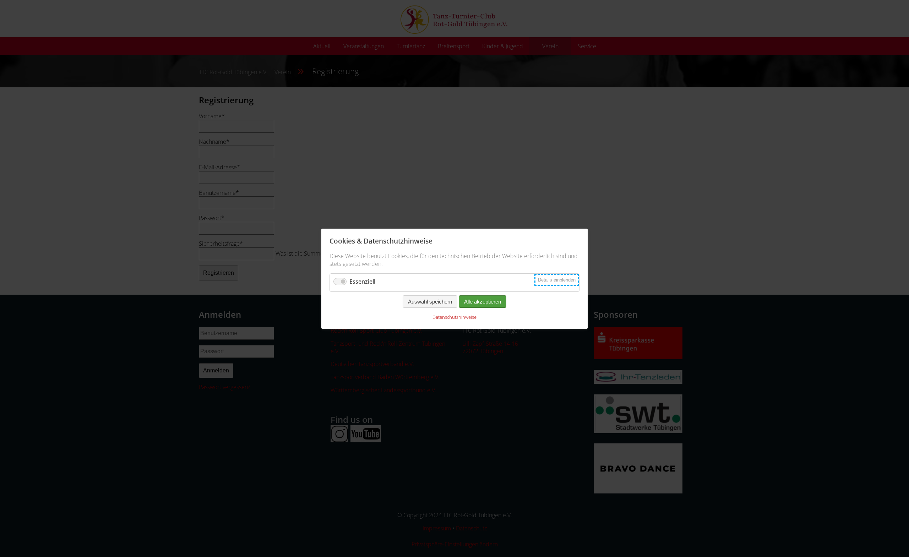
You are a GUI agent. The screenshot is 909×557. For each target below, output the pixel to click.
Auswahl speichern (430, 302)
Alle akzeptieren (482, 302)
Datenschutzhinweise (454, 317)
